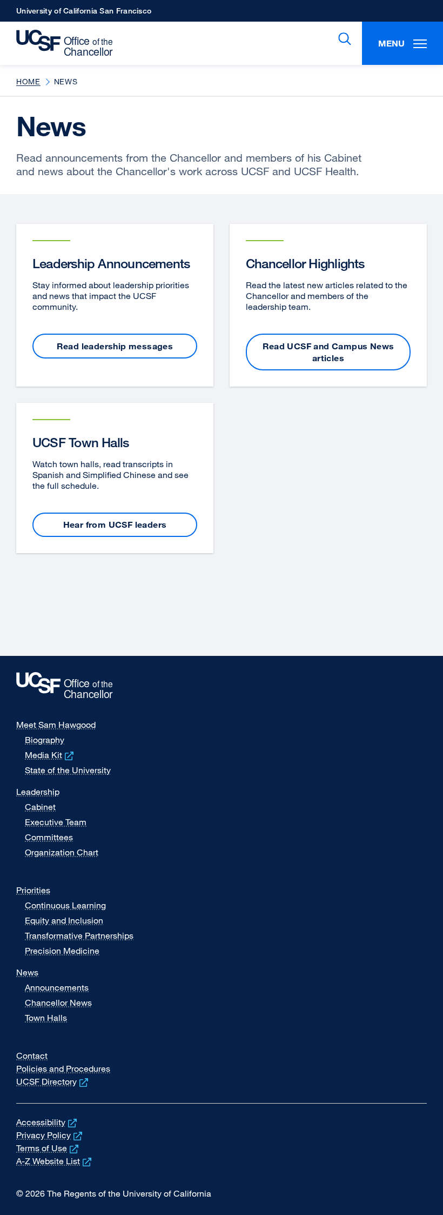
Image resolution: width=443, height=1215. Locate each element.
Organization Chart (61, 852)
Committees (49, 837)
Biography (44, 739)
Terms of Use (48, 1148)
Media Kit (50, 754)
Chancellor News (58, 1002)
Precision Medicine (62, 950)
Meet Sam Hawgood (56, 724)
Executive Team (55, 821)
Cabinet (40, 806)
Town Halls (46, 1017)
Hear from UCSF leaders (115, 524)
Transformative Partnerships (79, 935)
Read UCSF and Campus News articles (328, 352)
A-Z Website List (54, 1161)
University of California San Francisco (83, 14)
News (27, 972)
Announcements (57, 987)
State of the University (68, 770)
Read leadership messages (115, 346)
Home (28, 81)
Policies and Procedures (63, 1068)
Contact (32, 1055)
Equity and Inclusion (64, 920)
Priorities (33, 890)
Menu (391, 43)
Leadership (37, 791)
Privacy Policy (50, 1135)
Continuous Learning (65, 905)
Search (342, 39)
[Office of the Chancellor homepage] (59, 43)
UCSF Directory (53, 1081)
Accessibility (47, 1122)
